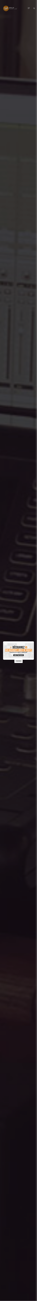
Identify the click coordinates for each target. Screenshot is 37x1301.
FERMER (19, 661)
